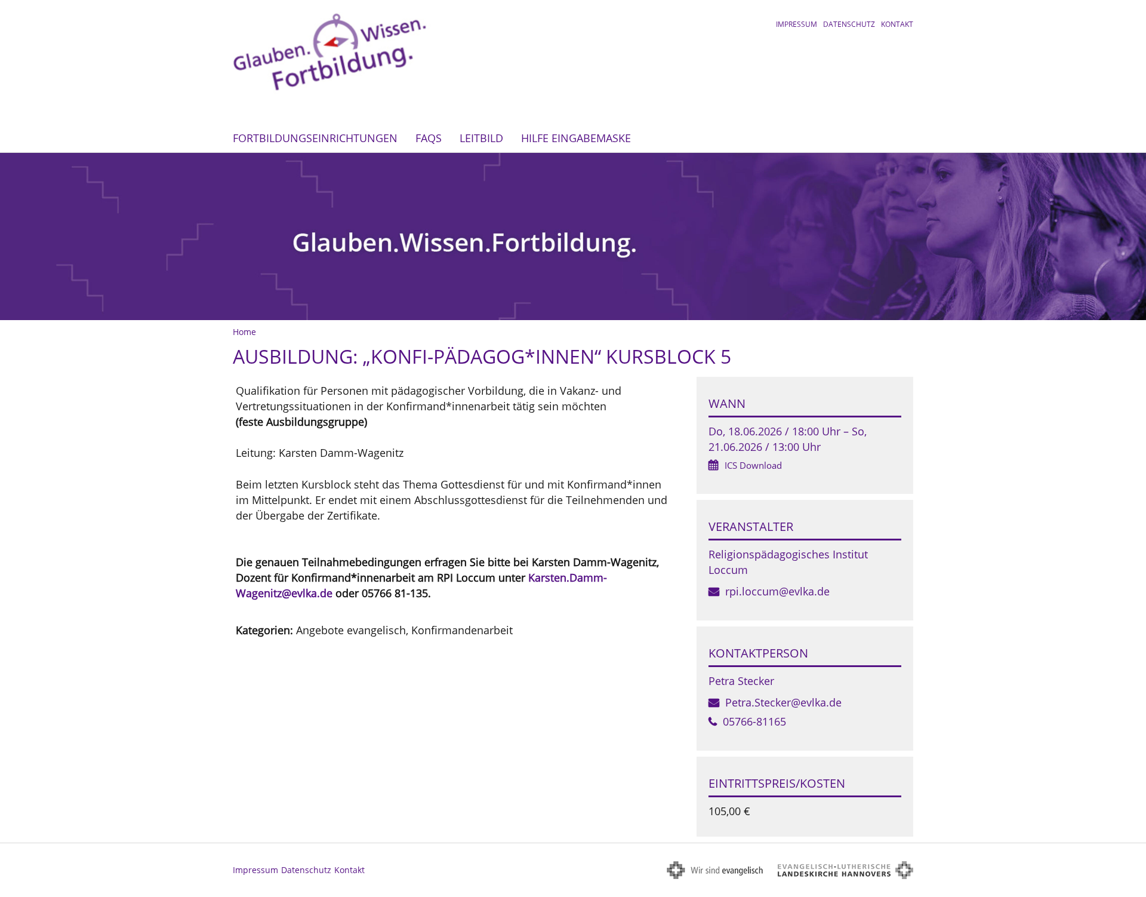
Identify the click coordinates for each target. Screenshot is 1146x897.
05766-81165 (754, 721)
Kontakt (897, 24)
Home (244, 331)
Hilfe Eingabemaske (576, 138)
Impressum (796, 24)
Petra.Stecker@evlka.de (783, 702)
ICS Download (753, 465)
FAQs (428, 138)
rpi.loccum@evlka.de (777, 591)
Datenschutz (849, 24)
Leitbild (481, 138)
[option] (573, 236)
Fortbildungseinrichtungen (315, 138)
